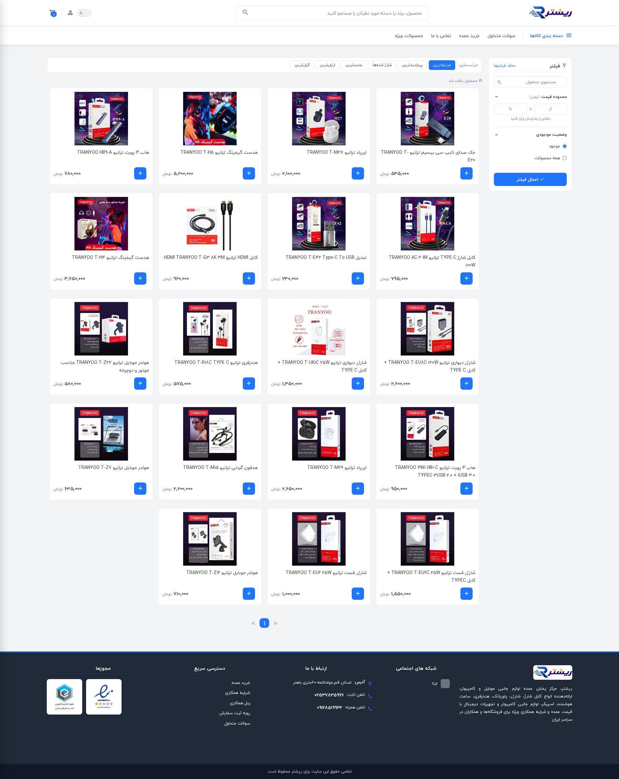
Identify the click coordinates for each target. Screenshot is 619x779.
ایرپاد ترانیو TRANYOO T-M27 (337, 152)
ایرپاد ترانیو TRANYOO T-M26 (337, 467)
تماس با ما (441, 36)
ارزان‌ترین (327, 65)
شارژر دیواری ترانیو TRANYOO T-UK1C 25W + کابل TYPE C (322, 366)
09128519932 (329, 707)
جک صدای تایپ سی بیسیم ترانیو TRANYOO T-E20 (428, 156)
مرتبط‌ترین (442, 65)
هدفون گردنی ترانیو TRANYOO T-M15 (220, 467)
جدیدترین (354, 65)
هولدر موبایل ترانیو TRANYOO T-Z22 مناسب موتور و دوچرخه (105, 366)
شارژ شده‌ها (382, 65)
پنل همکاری (240, 702)
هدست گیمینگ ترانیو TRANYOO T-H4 (110, 257)
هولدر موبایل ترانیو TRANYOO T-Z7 (113, 467)
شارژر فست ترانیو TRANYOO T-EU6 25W (326, 573)
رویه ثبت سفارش (234, 712)
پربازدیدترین (412, 65)
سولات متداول (501, 36)
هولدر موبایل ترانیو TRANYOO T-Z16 (222, 573)
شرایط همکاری (237, 692)
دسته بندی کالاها (546, 36)
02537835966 (329, 695)
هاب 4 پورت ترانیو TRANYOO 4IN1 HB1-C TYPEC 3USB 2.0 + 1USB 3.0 (435, 471)
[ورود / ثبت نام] (70, 13)
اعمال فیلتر (528, 179)
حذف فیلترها (505, 66)
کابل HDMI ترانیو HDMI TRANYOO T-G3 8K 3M (211, 257)
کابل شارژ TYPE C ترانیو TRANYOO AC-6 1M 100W (432, 261)
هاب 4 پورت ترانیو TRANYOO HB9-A (113, 152)
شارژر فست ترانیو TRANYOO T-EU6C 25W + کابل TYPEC (431, 576)
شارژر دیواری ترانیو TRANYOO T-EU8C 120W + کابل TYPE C (429, 366)
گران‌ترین (302, 65)
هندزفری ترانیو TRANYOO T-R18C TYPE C (216, 362)
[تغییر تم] (84, 13)
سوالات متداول (237, 723)
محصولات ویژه (409, 36)
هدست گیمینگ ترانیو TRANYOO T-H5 (219, 152)
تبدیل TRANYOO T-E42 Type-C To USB (326, 257)
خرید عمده (469, 36)
